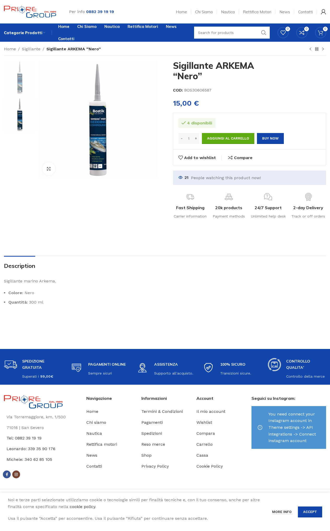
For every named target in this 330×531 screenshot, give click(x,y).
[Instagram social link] (16, 474)
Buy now (270, 138)
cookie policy (82, 506)
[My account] (323, 12)
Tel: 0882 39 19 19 (24, 438)
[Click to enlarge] (48, 168)
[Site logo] (30, 11)
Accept (310, 512)
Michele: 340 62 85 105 (29, 459)
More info (282, 512)
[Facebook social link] (7, 474)
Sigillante (31, 48)
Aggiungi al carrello (228, 138)
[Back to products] (317, 49)
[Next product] (323, 49)
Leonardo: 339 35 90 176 (31, 448)
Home (10, 48)
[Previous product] (310, 49)
